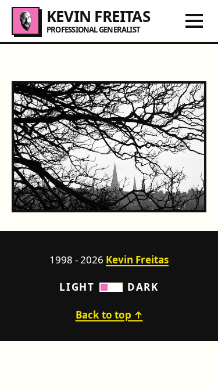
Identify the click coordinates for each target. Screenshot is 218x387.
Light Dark (108, 287)
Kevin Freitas (137, 259)
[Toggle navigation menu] (194, 20)
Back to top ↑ (109, 314)
